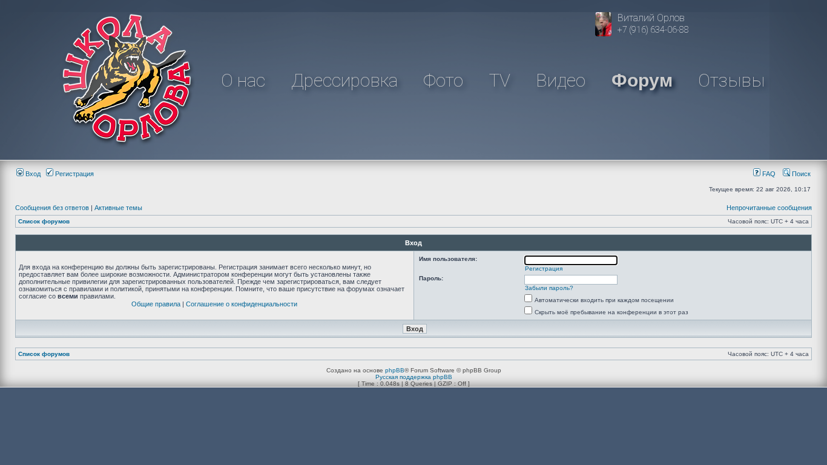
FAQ (768, 173)
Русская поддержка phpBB (413, 377)
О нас (243, 80)
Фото (443, 80)
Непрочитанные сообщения (769, 207)
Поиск (800, 173)
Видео (560, 80)
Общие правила (155, 304)
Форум (642, 80)
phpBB (394, 370)
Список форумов (44, 221)
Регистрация (73, 173)
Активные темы (118, 207)
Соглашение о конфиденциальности (241, 304)
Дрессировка (344, 80)
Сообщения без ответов (52, 207)
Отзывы (731, 80)
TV (499, 80)
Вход (32, 173)
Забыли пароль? (549, 288)
